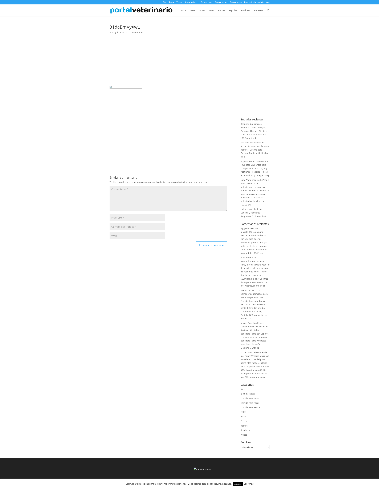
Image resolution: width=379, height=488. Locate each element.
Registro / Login (191, 2)
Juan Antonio (247, 257)
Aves (192, 10)
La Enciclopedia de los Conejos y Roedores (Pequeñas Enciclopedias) (253, 213)
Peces (211, 10)
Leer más (248, 483)
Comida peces (236, 2)
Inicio (184, 10)
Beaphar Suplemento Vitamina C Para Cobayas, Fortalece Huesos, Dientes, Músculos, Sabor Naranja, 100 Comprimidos (254, 131)
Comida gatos (206, 2)
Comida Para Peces (250, 402)
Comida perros (221, 2)
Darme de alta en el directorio (256, 2)
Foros (171, 2)
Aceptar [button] (238, 484)
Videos (179, 2)
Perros (221, 10)
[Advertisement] (168, 63)
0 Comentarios (136, 32)
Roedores (245, 10)
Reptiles (233, 10)
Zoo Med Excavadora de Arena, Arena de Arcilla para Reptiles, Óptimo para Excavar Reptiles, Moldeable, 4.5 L (255, 149)
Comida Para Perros (250, 407)
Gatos (202, 10)
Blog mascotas (248, 393)
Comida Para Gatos (250, 398)
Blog (165, 2)
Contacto (259, 10)
